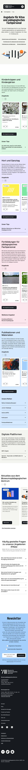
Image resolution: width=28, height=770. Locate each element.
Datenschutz (4, 735)
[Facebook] (2, 727)
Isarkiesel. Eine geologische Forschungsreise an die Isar (10, 288)
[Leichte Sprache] (12, 752)
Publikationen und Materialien (8, 44)
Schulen (3, 703)
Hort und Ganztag (22, 39)
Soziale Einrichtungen (6, 709)
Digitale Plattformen (21, 44)
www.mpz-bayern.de (5, 696)
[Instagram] (7, 727)
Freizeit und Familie (5, 712)
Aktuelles (3, 723)
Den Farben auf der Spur (9, 374)
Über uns (3, 717)
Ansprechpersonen (5, 720)
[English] (3, 752)
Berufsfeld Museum (5, 715)
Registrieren (21, 655)
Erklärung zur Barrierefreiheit (7, 738)
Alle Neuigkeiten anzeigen (8, 528)
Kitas (2, 706)
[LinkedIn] (12, 727)
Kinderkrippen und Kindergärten (9, 39)
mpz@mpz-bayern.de (5, 684)
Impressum (3, 733)
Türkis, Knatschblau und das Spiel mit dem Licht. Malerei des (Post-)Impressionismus (11, 201)
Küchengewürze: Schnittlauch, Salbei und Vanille (11, 119)
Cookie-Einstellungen (5, 740)
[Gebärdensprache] (8, 752)
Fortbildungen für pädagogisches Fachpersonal (14, 41)
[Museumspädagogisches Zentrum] (9, 6)
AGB (2, 743)
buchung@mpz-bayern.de (6, 695)
